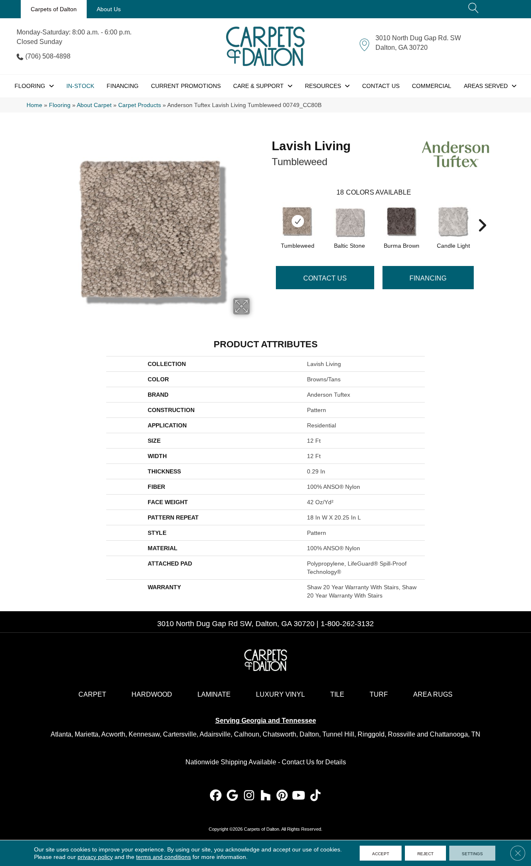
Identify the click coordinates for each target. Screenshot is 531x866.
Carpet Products (139, 105)
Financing (427, 278)
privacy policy (95, 857)
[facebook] (216, 796)
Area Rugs (433, 694)
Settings (472, 853)
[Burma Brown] (401, 221)
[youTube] (299, 796)
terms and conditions (163, 857)
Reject (425, 853)
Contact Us (325, 278)
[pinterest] (282, 796)
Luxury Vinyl (280, 694)
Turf (379, 694)
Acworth (113, 734)
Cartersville (180, 734)
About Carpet (94, 105)
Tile (337, 694)
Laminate (214, 694)
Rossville (401, 734)
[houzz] (265, 796)
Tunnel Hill (338, 734)
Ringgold (371, 734)
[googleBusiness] (232, 796)
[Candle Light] (453, 221)
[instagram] (249, 796)
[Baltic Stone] (349, 221)
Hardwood (152, 694)
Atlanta (61, 734)
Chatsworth (279, 734)
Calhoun (246, 734)
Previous (267, 213)
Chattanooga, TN (455, 734)
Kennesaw (144, 734)
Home (34, 105)
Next (482, 213)
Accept (380, 853)
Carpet (92, 694)
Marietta (86, 734)
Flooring (60, 105)
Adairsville (215, 734)
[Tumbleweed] (298, 221)
